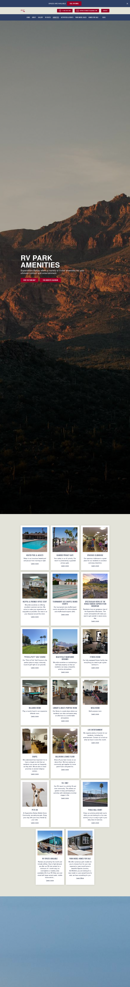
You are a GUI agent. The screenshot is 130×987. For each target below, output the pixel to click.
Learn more (35, 563)
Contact (105, 10)
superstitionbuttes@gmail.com (88, 10)
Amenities (56, 17)
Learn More (80, 878)
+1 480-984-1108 (66, 10)
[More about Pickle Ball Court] (95, 794)
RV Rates (48, 17)
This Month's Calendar (50, 280)
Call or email (74, 3)
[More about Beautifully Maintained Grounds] (65, 641)
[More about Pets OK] (34, 794)
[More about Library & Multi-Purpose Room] (65, 692)
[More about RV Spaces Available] (49, 843)
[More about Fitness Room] (95, 641)
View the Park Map (29, 280)
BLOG (104, 17)
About (34, 17)
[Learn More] (80, 843)
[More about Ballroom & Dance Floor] (65, 741)
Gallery (40, 17)
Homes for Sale (93, 17)
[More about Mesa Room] (95, 692)
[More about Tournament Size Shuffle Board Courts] (65, 586)
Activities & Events (67, 17)
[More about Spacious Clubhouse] (95, 539)
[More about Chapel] (34, 741)
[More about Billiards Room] (34, 692)
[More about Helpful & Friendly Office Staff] (34, 586)
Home (28, 17)
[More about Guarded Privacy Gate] (65, 539)
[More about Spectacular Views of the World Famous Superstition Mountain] (95, 586)
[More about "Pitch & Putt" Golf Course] (34, 641)
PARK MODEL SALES (80, 17)
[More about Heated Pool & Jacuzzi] (34, 539)
